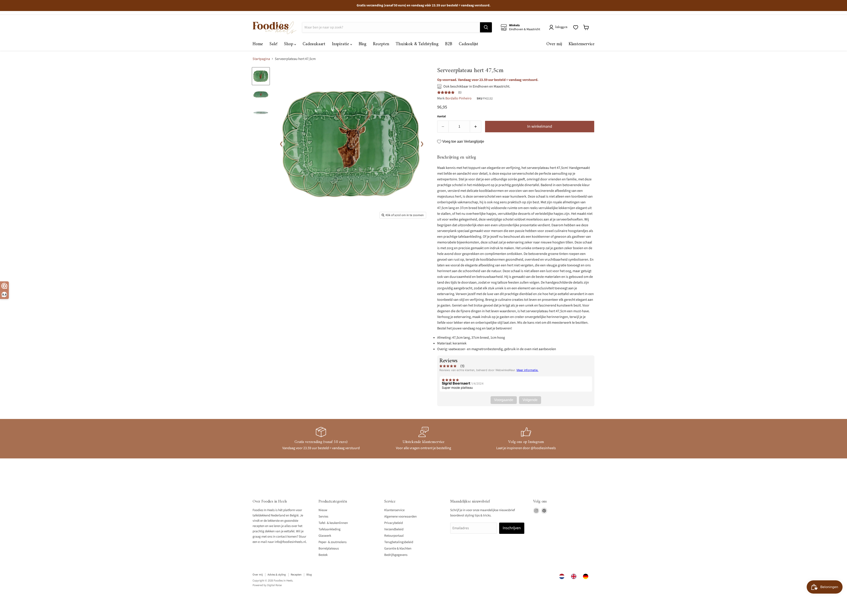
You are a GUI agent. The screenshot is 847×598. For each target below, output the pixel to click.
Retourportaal (394, 535)
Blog (362, 44)
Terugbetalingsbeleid (398, 542)
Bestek (323, 555)
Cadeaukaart (314, 44)
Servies (323, 516)
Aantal (441, 116)
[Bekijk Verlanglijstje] (575, 27)
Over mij (554, 44)
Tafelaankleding (330, 529)
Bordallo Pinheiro (458, 98)
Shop (289, 44)
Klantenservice (581, 44)
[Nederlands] (563, 576)
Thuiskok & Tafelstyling (417, 44)
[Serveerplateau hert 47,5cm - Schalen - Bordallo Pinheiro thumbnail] (261, 76)
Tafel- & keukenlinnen (333, 523)
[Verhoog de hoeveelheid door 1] (475, 127)
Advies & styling (277, 575)
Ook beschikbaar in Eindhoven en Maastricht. (476, 86)
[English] (575, 576)
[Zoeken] (486, 27)
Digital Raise (274, 585)
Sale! (273, 44)
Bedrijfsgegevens (395, 555)
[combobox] (563, 576)
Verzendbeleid (393, 529)
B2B (448, 44)
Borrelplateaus (329, 548)
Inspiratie (341, 44)
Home (258, 44)
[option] (575, 576)
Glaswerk (325, 535)
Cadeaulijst (468, 44)
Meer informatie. (527, 370)
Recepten (381, 44)
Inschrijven (512, 528)
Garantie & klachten (397, 548)
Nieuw (323, 510)
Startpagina (261, 59)
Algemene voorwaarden (400, 516)
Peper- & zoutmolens (333, 542)
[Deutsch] (587, 576)
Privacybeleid (393, 523)
